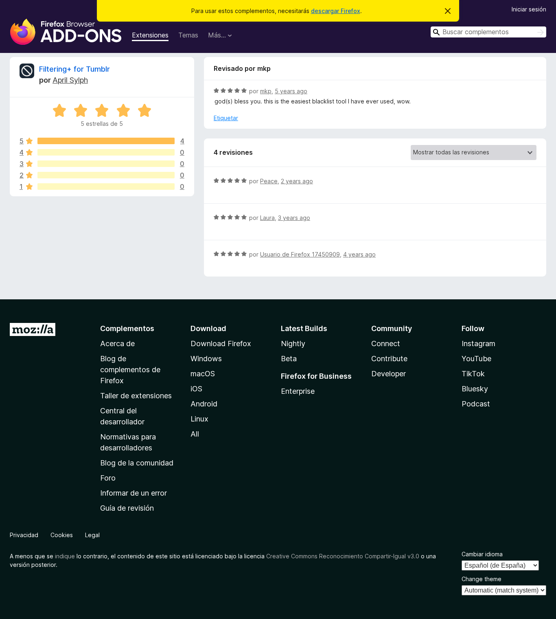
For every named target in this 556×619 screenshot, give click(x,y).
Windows (206, 358)
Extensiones (150, 35)
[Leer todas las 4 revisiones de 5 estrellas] (106, 141)
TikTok (473, 373)
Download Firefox (220, 343)
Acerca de (117, 343)
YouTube (476, 358)
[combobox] (488, 31)
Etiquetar (226, 117)
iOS (196, 388)
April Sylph (70, 80)
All (194, 434)
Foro (108, 478)
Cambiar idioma (482, 554)
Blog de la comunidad (136, 463)
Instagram (478, 343)
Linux (199, 419)
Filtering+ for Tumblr (74, 69)
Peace (269, 181)
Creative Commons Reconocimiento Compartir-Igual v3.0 (342, 556)
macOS (202, 373)
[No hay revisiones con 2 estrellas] (106, 175)
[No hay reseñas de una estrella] (106, 186)
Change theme (481, 578)
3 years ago (294, 217)
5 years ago (291, 91)
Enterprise (298, 391)
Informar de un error (133, 493)
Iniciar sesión (529, 9)
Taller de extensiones (136, 395)
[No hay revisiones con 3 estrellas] (106, 163)
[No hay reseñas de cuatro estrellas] (106, 152)
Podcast (476, 403)
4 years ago (359, 254)
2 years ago (297, 181)
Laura (267, 217)
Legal (92, 534)
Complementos (127, 328)
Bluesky (475, 388)
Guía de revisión (127, 508)
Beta (289, 358)
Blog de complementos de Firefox (130, 369)
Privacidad (24, 534)
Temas (188, 35)
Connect (385, 343)
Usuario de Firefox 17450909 (300, 254)
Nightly (293, 343)
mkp (265, 91)
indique (65, 556)
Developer (388, 373)
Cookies (61, 534)
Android (203, 403)
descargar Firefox (335, 10)
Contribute (389, 358)
